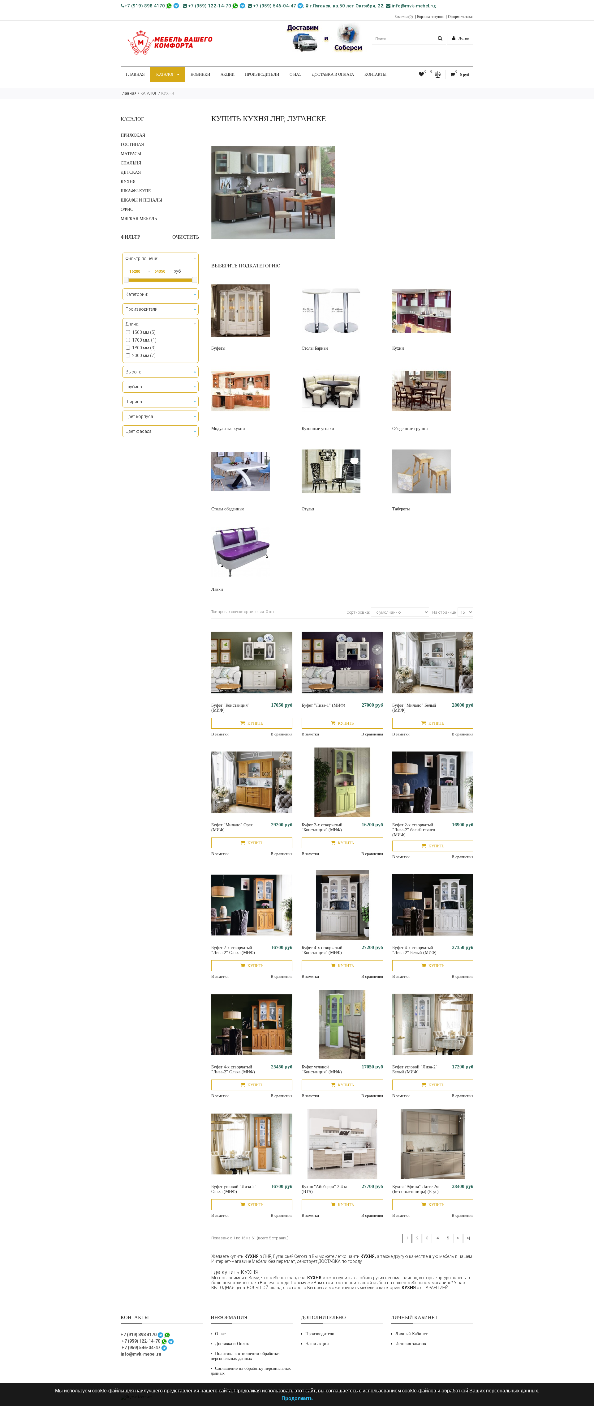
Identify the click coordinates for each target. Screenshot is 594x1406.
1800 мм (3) (144, 347)
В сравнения (281, 734)
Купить (255, 723)
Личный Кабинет (411, 1333)
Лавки (217, 589)
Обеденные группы (410, 428)
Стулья (308, 509)
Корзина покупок (430, 17)
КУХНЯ (167, 93)
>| (468, 1238)
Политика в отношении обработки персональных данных (245, 1356)
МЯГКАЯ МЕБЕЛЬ (139, 218)
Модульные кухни (228, 428)
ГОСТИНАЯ (132, 144)
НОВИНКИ (200, 74)
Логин (463, 38)
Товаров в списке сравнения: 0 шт (242, 611)
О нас (295, 74)
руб (177, 271)
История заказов (410, 1343)
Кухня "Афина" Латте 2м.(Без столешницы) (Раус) (416, 1189)
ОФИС (127, 209)
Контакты (375, 74)
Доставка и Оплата (333, 74)
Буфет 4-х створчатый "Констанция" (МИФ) (322, 950)
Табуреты (401, 509)
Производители (262, 74)
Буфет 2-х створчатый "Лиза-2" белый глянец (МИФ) (413, 830)
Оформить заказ (460, 17)
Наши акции (317, 1343)
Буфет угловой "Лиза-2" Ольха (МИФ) (233, 1189)
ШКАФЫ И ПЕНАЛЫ (141, 200)
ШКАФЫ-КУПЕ (136, 191)
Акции (228, 74)
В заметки (220, 734)
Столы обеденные (227, 509)
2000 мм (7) (144, 355)
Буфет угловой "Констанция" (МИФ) (322, 1069)
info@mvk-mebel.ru (412, 6)
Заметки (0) (404, 17)
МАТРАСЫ (131, 153)
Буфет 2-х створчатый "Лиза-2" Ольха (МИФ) (233, 950)
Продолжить (297, 1398)
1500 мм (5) (144, 332)
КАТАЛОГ (165, 74)
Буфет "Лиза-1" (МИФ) (323, 705)
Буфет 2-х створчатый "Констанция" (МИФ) (322, 827)
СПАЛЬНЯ (131, 163)
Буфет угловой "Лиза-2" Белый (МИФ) (414, 1069)
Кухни (398, 348)
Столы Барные (315, 348)
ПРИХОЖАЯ (133, 135)
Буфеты (218, 348)
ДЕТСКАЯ (131, 172)
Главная (135, 74)
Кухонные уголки (318, 428)
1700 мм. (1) (144, 340)
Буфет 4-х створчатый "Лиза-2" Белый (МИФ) (414, 950)
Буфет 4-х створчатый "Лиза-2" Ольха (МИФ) (233, 1069)
